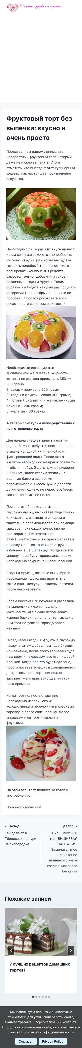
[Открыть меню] (73, 8)
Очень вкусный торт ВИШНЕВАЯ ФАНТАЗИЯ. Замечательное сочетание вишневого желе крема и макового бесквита (62, 849)
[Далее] (71, 950)
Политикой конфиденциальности (47, 1032)
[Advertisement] (41, 59)
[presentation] (41, 932)
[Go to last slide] (11, 950)
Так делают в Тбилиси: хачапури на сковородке (20, 835)
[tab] (33, 997)
